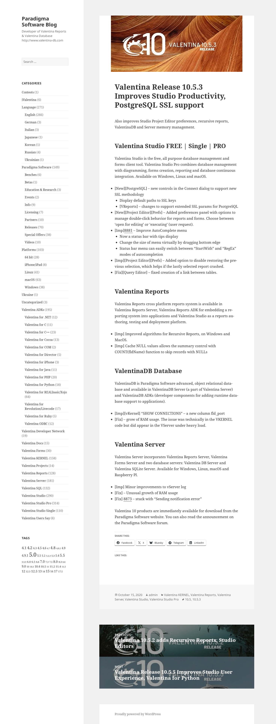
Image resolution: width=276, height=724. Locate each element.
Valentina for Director (41, 355)
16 (51, 571)
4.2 (29, 547)
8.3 (60, 562)
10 (28, 566)
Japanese (31, 137)
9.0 (24, 566)
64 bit (29, 257)
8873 (128, 498)
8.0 (55, 561)
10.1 (32, 566)
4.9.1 (25, 555)
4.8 (53, 547)
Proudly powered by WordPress (138, 714)
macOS (30, 280)
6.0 (29, 562)
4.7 (48, 548)
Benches (31, 175)
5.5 (62, 555)
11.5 (64, 566)
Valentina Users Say (36, 518)
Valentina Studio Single (38, 511)
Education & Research (40, 190)
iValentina (29, 100)
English (30, 115)
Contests (28, 92)
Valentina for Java (38, 370)
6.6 (37, 562)
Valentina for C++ (37, 332)
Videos (29, 242)
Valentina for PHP (38, 377)
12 (23, 571)
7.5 (51, 562)
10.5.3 (196, 599)
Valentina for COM (38, 347)
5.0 (32, 554)
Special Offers (35, 235)
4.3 (35, 548)
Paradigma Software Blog (39, 21)
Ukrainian (32, 160)
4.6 (44, 548)
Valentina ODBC (36, 424)
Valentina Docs (32, 443)
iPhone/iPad (33, 265)
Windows (31, 287)
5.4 (57, 555)
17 (55, 571)
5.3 (53, 555)
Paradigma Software (36, 167)
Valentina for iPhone (39, 362)
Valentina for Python (39, 385)
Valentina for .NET (38, 317)
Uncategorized (32, 302)
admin (153, 595)
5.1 (39, 555)
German (30, 122)
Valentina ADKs (33, 310)
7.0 (42, 561)
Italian (29, 130)
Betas (28, 182)
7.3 (47, 562)
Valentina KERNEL (35, 458)
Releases (31, 227)
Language (29, 107)
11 (48, 566)
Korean (30, 145)
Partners (31, 220)
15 (48, 571)
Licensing (31, 212)
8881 (128, 230)
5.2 (43, 555)
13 (40, 571)
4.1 (24, 548)
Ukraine (27, 295)
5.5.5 (24, 562)
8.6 (64, 562)
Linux (29, 272)
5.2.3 (48, 556)
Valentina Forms (33, 451)
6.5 (33, 562)
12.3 (28, 571)
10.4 (37, 566)
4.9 (63, 548)
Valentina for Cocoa (39, 340)
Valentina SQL (32, 488)
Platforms (29, 250)
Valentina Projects (35, 466)
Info (28, 205)
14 (43, 571)
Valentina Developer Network (43, 431)
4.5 (40, 548)
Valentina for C (35, 325)
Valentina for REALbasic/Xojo (46, 392)
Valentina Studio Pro (36, 503)
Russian (30, 152)
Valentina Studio (33, 496)
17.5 (60, 571)
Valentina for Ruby (38, 416)
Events (29, 197)
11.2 (52, 566)
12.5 (34, 571)
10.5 (43, 566)
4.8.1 (58, 548)
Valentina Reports (35, 473)
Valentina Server (34, 481)
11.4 (58, 566)
